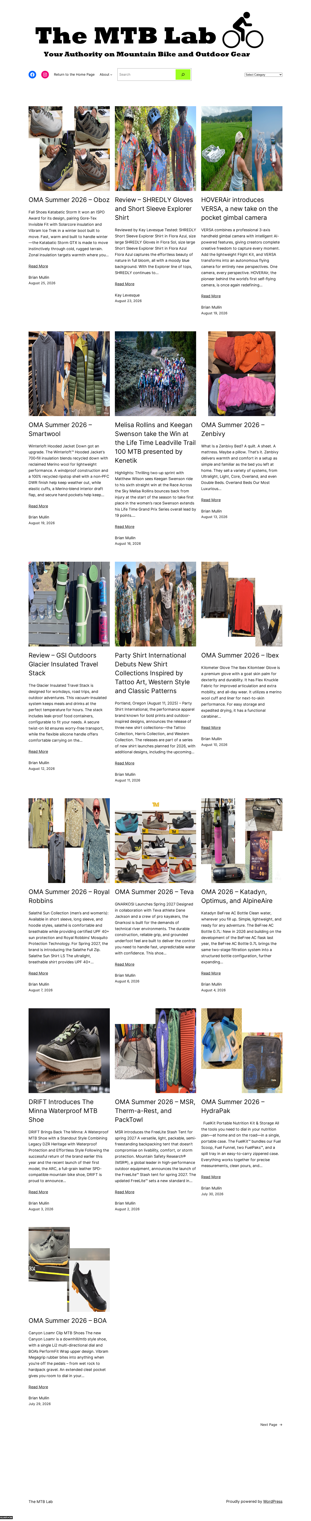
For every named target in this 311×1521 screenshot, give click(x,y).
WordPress (272, 1501)
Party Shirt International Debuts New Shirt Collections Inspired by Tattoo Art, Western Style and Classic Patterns (152, 673)
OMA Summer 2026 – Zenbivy (232, 429)
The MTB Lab (41, 1501)
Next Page (271, 1424)
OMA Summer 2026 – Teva (154, 892)
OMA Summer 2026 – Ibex (240, 655)
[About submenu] (111, 75)
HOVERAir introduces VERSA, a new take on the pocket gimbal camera (239, 208)
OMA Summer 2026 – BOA (68, 1320)
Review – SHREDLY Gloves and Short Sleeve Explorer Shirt (154, 208)
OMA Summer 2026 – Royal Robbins (69, 896)
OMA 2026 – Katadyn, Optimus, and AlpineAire (236, 896)
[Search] (183, 74)
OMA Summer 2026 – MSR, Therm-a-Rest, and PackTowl (155, 1110)
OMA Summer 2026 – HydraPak (232, 1106)
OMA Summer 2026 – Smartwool (60, 429)
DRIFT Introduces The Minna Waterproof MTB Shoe (63, 1110)
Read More (38, 266)
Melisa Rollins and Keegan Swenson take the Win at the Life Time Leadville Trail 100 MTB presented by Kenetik (155, 442)
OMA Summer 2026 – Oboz (69, 199)
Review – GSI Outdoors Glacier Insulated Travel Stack (63, 664)
